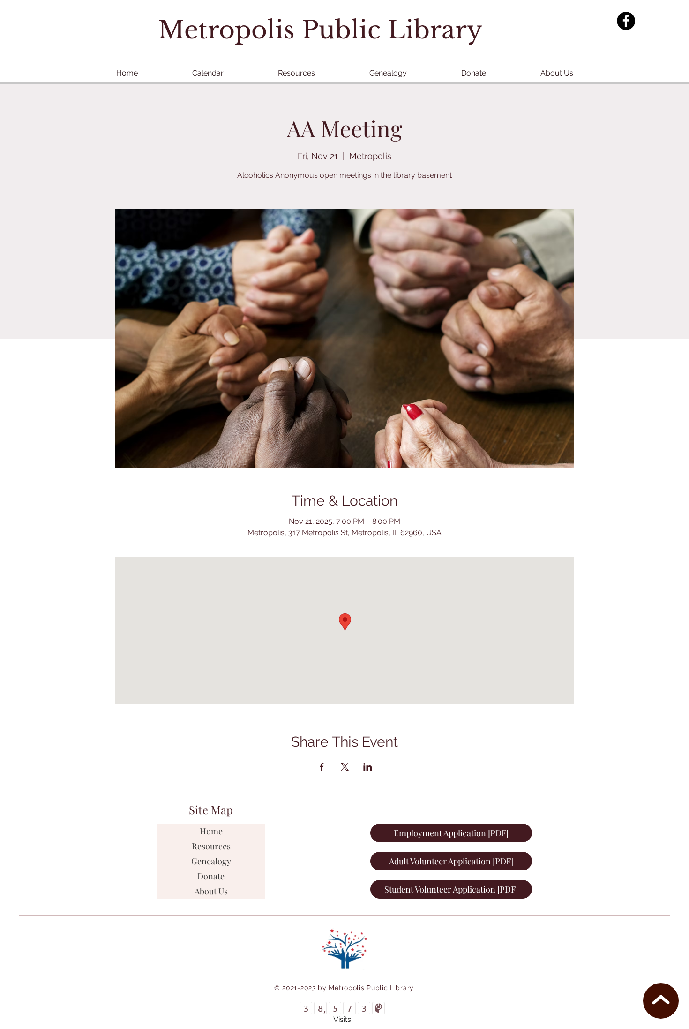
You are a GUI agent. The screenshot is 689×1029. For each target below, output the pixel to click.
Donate (211, 876)
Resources (211, 846)
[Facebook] (626, 21)
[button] (296, 73)
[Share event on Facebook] (321, 767)
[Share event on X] (344, 767)
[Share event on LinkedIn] (367, 767)
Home (211, 831)
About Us (211, 891)
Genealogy (211, 861)
